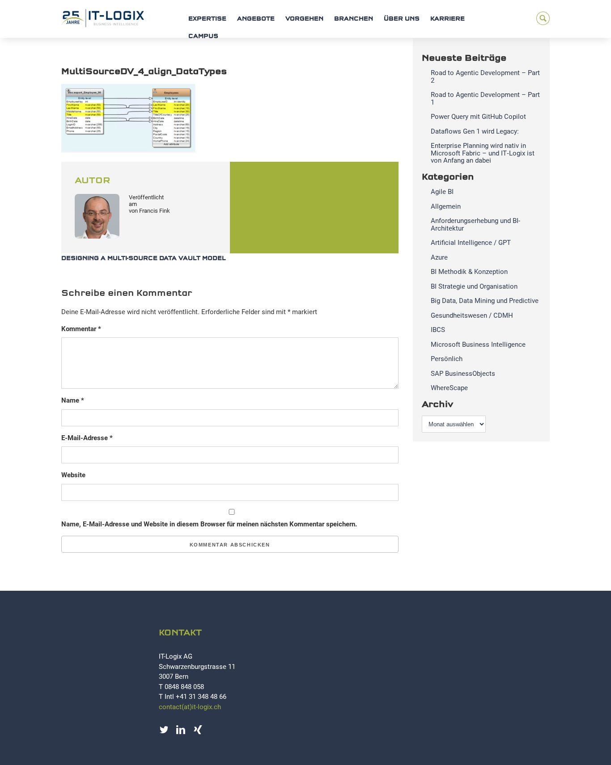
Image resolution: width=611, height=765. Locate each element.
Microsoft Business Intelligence (478, 344)
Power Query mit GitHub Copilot (478, 117)
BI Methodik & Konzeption (469, 272)
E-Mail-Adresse (87, 438)
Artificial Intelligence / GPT (471, 243)
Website (73, 475)
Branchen (353, 19)
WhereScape (449, 388)
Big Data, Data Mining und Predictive (485, 301)
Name (72, 400)
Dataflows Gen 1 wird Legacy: (475, 131)
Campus (203, 36)
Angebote (256, 19)
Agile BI (442, 192)
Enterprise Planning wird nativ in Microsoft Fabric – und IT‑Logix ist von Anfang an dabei (483, 153)
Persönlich (446, 359)
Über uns (402, 19)
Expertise (207, 19)
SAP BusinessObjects (463, 374)
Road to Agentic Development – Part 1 (485, 98)
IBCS (438, 330)
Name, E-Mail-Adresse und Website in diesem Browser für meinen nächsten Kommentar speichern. (209, 524)
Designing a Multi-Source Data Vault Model (143, 258)
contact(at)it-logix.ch (190, 707)
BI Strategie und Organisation (474, 286)
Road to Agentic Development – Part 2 (485, 76)
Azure (439, 257)
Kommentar (81, 329)
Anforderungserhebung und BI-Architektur (475, 224)
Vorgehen (304, 19)
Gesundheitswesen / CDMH (472, 315)
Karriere (447, 19)
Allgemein (446, 206)
